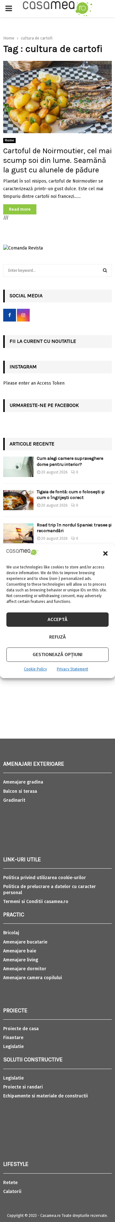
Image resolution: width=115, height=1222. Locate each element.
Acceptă (57, 619)
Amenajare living (20, 960)
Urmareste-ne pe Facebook (44, 405)
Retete (10, 1182)
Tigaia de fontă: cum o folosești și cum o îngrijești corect (70, 494)
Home (9, 140)
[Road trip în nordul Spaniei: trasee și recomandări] (18, 533)
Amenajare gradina (23, 782)
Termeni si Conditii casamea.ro (35, 901)
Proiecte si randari (23, 1087)
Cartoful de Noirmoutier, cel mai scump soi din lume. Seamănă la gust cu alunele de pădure (57, 160)
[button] (105, 553)
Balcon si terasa (20, 791)
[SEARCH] (105, 270)
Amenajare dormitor (24, 969)
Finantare (13, 1037)
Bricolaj (11, 933)
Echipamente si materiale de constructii (45, 1096)
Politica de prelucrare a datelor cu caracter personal (49, 889)
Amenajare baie (19, 951)
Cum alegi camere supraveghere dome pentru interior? (70, 461)
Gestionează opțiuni (57, 654)
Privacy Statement (72, 669)
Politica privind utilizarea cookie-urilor (44, 877)
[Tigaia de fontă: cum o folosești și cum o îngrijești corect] (18, 500)
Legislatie (13, 1046)
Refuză (57, 637)
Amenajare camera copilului (32, 977)
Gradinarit (14, 800)
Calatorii (12, 1191)
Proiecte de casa (21, 1028)
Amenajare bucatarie (25, 942)
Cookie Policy (35, 669)
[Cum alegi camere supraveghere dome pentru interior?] (18, 467)
